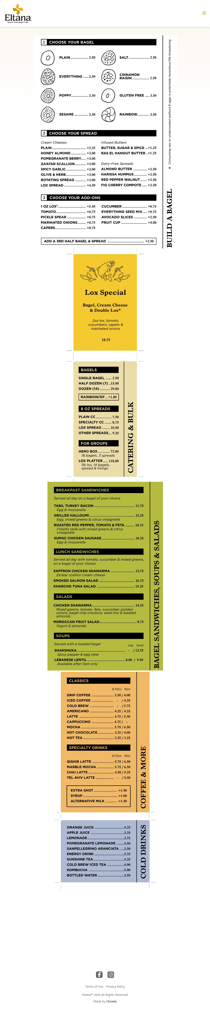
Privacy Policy (115, 986)
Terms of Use (94, 986)
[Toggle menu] (204, 12)
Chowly (111, 1001)
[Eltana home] (18, 13)
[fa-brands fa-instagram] (110, 974)
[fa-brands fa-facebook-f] (99, 974)
